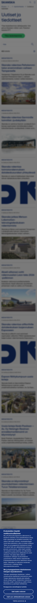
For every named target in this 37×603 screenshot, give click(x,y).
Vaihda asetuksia (18, 601)
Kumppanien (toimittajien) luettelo (15, 587)
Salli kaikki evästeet (18, 591)
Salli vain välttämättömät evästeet (18, 597)
